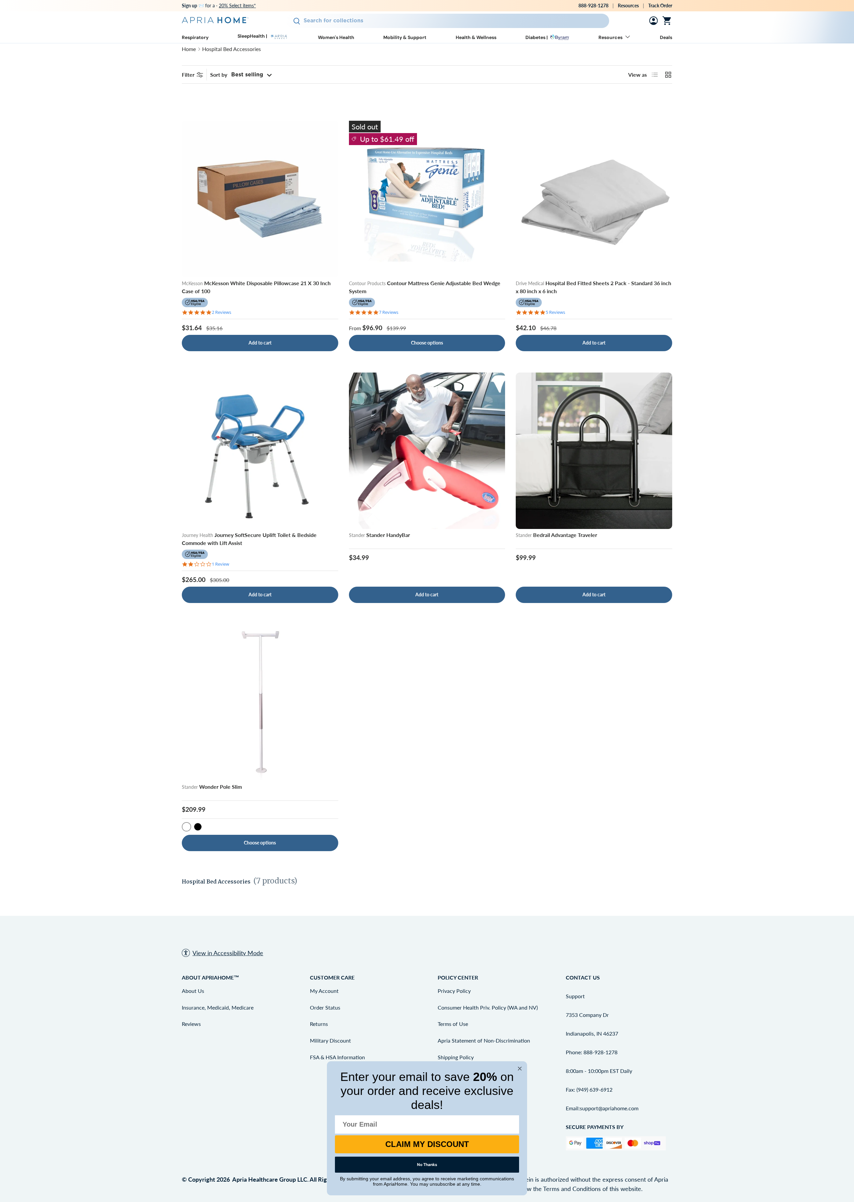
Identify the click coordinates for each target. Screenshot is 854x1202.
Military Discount (330, 1040)
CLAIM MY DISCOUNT (427, 1144)
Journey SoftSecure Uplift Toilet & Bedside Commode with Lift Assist (249, 539)
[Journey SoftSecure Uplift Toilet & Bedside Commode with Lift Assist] (260, 451)
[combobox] (447, 21)
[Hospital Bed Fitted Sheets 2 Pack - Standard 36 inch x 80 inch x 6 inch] (594, 199)
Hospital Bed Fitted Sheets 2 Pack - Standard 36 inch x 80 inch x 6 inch (593, 287)
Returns (319, 1024)
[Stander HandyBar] (427, 451)
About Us (193, 991)
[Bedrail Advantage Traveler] (594, 451)
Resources (628, 5)
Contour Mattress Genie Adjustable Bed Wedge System (424, 287)
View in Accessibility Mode (227, 953)
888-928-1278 (593, 5)
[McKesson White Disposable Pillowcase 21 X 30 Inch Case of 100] (260, 199)
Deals (666, 37)
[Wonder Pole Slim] (260, 702)
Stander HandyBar (388, 535)
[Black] (198, 827)
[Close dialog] (520, 1069)
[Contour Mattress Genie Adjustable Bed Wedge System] (427, 199)
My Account (324, 991)
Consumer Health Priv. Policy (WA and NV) (488, 1007)
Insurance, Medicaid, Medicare (218, 1007)
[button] (668, 20)
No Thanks (427, 1164)
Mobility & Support (404, 37)
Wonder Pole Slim (220, 786)
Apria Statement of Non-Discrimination (484, 1040)
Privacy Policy (454, 991)
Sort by (218, 74)
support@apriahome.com (609, 1108)
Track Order (660, 5)
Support (575, 996)
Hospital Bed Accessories (231, 49)
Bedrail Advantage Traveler (565, 535)
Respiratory (195, 37)
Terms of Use (453, 1024)
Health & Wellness (476, 37)
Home (189, 49)
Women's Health (336, 37)
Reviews (191, 1024)
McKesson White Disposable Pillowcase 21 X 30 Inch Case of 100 (256, 287)
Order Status (325, 1007)
